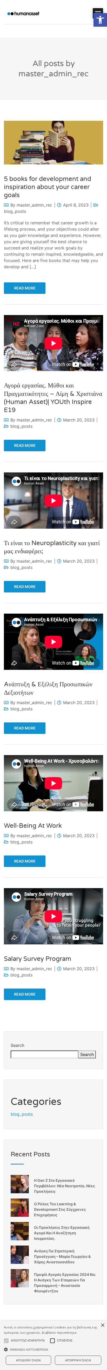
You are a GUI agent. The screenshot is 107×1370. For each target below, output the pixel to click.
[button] (100, 20)
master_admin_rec (34, 205)
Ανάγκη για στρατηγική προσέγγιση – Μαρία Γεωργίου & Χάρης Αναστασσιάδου (62, 1256)
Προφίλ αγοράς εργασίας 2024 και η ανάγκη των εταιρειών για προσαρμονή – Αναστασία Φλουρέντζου (64, 1282)
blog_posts (15, 211)
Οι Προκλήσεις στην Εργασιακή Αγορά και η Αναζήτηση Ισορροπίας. (62, 1233)
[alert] (53, 1345)
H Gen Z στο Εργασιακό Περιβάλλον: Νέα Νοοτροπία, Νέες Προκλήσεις (64, 1186)
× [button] (102, 1325)
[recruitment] (23, 13)
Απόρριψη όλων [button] (78, 1360)
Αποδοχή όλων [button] (28, 1360)
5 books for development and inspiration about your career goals (47, 187)
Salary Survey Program (37, 959)
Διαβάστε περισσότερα (59, 1332)
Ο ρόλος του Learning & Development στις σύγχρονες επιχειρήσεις (60, 1209)
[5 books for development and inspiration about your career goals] (53, 142)
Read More (25, 288)
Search (17, 1045)
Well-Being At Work (33, 826)
